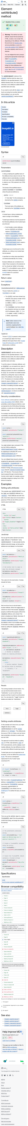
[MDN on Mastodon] (10, 1075)
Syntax (4, 107)
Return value (6, 278)
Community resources (7, 1106)
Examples (4, 112)
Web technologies (6, 1121)
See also (4, 119)
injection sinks (18, 43)
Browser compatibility (8, 116)
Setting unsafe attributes (11, 721)
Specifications (6, 114)
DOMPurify (4, 790)
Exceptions (5, 285)
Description (5, 109)
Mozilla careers (5, 1088)
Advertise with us (5, 1090)
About (3, 1082)
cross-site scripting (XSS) (12, 47)
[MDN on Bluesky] (5, 1075)
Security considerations (17, 69)
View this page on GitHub (9, 1049)
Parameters (6, 168)
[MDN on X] (7, 1075)
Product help (4, 1096)
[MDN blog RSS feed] (13, 1075)
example (4, 272)
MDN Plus (4, 1093)
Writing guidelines (6, 1109)
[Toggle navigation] (25, 1)
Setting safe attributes (10, 488)
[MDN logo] (4, 1068)
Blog (2, 1085)
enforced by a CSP (13, 343)
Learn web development (7, 1124)
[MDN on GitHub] (2, 1075)
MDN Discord (5, 1111)
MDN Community (5, 1103)
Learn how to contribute (8, 1040)
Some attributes (5, 400)
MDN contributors (12, 1047)
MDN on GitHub (5, 1114)
